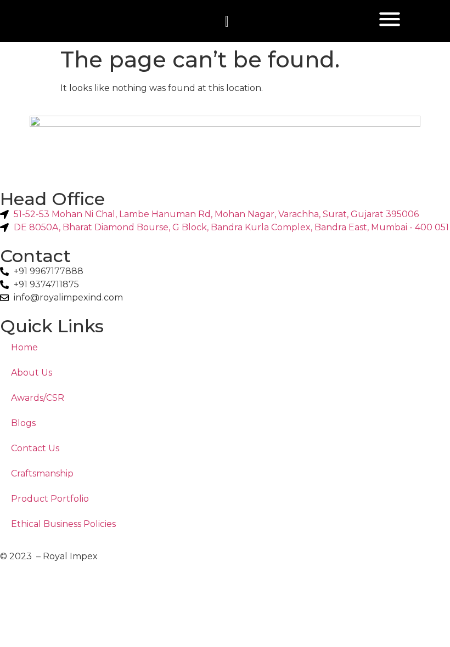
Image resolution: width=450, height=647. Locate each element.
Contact (35, 255)
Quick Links (52, 326)
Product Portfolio (50, 498)
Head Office (52, 198)
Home (24, 347)
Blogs (23, 423)
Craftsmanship (42, 473)
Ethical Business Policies (63, 524)
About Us (31, 372)
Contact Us (35, 448)
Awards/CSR (37, 398)
